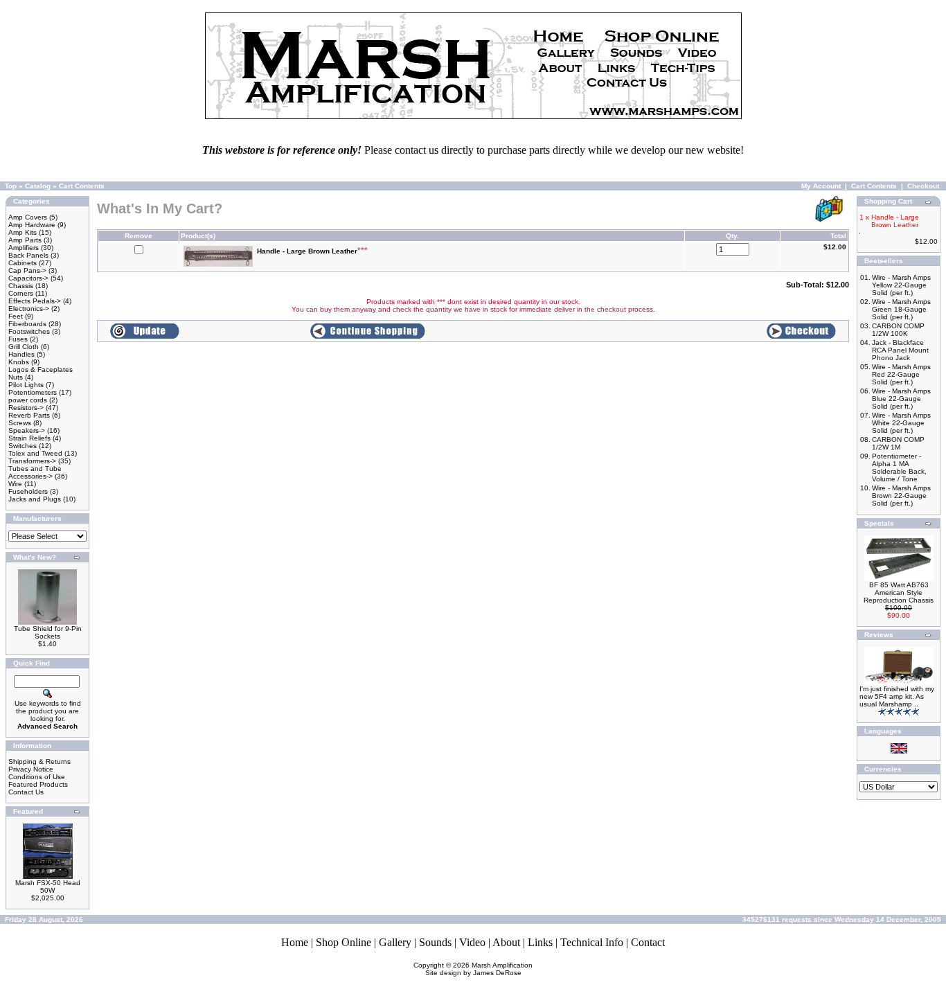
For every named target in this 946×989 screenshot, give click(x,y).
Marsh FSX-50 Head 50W (47, 886)
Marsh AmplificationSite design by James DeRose (479, 969)
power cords (27, 400)
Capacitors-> (28, 278)
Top (11, 186)
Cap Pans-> (27, 270)
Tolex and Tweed (35, 453)
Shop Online (343, 942)
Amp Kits (22, 232)
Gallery (395, 942)
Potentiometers (32, 392)
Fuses (18, 339)
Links (540, 942)
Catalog (38, 186)
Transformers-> (32, 461)
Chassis (20, 285)
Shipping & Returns (39, 761)
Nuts (15, 377)
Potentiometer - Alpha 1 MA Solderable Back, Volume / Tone (899, 467)
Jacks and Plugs (34, 499)
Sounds (435, 942)
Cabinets (22, 263)
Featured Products (38, 784)
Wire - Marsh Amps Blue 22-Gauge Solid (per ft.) (901, 398)
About (506, 942)
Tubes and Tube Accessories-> (35, 472)
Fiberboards (27, 324)
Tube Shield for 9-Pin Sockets (48, 632)
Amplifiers (23, 247)
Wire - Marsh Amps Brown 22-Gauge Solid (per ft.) (901, 495)
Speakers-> (26, 430)
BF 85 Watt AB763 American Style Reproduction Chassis (899, 592)
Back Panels (28, 255)
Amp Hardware (31, 225)
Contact (648, 942)
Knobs (18, 362)
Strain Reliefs (29, 438)
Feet (15, 316)
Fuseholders (28, 491)
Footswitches (29, 331)
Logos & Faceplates (40, 369)
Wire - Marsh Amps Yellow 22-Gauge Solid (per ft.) (901, 285)
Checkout (923, 186)
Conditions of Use (36, 777)
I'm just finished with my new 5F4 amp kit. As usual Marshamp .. (896, 696)
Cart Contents (82, 186)
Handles (21, 354)
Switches (22, 445)
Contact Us (26, 792)
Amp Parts (25, 240)
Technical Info (591, 942)
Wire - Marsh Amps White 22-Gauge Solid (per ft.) (901, 422)
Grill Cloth (23, 346)
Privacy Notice (30, 769)
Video (472, 942)
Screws (19, 423)
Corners (20, 293)
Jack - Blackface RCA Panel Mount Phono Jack (900, 350)
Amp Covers (27, 217)
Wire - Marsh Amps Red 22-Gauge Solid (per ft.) (901, 374)
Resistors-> (26, 407)
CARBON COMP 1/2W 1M (898, 443)
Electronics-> (28, 308)
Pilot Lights (26, 385)
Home (294, 942)
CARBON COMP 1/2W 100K (898, 329)
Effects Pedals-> (34, 301)
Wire (15, 484)
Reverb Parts (29, 415)
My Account (821, 186)
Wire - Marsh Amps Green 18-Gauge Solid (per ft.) (901, 309)
